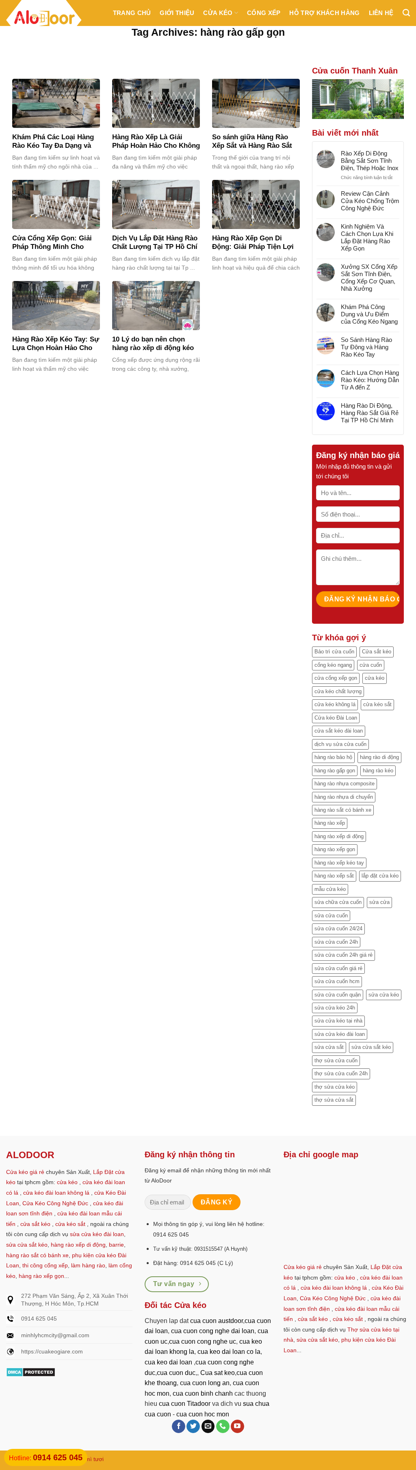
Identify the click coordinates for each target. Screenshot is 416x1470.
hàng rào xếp (329, 823)
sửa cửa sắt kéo (371, 1047)
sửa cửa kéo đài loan (339, 1034)
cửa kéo (374, 678)
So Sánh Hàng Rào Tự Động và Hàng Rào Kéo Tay (366, 347)
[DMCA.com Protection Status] (30, 1371)
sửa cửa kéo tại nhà (338, 1021)
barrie (116, 1244)
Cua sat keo (217, 1372)
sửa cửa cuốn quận (337, 995)
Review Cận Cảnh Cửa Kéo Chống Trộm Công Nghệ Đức (370, 201)
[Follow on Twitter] (193, 1426)
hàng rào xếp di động (339, 836)
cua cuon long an (205, 1382)
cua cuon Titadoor (184, 1403)
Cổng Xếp (263, 12)
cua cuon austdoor (216, 1320)
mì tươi (94, 1459)
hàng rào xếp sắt (334, 876)
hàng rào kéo (378, 770)
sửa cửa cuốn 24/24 (338, 928)
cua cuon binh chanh (203, 1393)
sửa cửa (379, 902)
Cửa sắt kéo (376, 652)
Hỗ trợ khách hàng (324, 12)
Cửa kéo (217, 12)
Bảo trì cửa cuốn (334, 652)
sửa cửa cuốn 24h (336, 942)
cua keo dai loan (168, 1362)
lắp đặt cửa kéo (380, 876)
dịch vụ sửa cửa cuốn (340, 744)
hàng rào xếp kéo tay (339, 863)
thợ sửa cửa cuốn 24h (341, 1073)
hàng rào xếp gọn (334, 849)
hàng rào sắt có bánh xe (342, 810)
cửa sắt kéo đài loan (338, 731)
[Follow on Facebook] (178, 1426)
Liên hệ (381, 12)
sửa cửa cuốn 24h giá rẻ (343, 955)
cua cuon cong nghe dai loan (212, 1330)
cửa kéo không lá (334, 704)
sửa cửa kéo (383, 995)
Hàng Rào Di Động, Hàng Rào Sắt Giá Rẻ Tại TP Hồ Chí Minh (370, 413)
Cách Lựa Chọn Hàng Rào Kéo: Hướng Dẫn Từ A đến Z (370, 380)
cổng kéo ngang (333, 665)
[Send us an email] (208, 1426)
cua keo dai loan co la (228, 1351)
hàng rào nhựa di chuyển (343, 797)
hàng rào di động (379, 757)
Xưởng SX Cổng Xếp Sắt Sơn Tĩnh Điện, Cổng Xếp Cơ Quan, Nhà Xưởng (369, 277)
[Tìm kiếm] (406, 13)
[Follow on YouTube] (237, 1426)
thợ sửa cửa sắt (333, 1100)
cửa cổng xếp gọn (335, 678)
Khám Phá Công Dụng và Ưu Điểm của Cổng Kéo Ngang (369, 314)
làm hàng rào (88, 1265)
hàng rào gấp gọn (334, 770)
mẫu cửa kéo (330, 889)
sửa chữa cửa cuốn (338, 902)
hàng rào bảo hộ (333, 757)
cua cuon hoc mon (202, 1414)
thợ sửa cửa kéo (334, 1087)
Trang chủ (132, 12)
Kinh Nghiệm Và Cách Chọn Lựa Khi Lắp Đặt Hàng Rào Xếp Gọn (367, 237)
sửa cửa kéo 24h (334, 1008)
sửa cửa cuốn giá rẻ (338, 968)
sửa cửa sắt (329, 1047)
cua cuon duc (176, 1372)
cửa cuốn (371, 665)
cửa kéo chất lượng (338, 691)
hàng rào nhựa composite (344, 783)
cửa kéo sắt (377, 704)
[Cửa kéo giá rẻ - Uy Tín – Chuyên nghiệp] (44, 20)
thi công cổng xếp (45, 1265)
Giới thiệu (177, 12)
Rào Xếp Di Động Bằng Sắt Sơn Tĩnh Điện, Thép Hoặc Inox (370, 160)
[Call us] (223, 1426)
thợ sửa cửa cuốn (336, 1060)
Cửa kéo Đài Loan (335, 718)
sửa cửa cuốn (331, 915)
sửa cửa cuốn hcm (337, 981)
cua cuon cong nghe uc (202, 1341)
